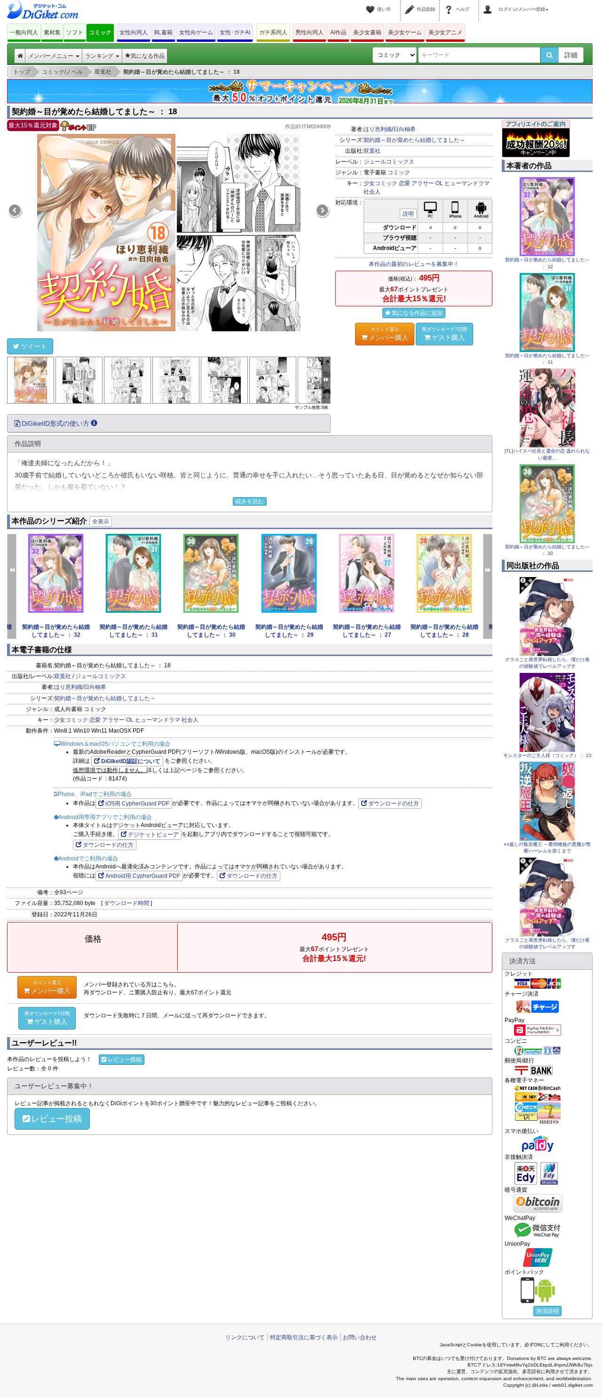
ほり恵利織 (378, 129)
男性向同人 (309, 32)
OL (439, 183)
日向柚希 (404, 129)
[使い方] (371, 3)
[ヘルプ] (450, 3)
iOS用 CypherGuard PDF (137, 803)
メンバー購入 (388, 334)
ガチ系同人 (273, 32)
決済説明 (547, 1311)
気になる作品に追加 (417, 313)
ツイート (34, 346)
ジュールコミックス (389, 161)
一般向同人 (24, 32)
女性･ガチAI (235, 32)
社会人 (372, 191)
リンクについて (245, 1337)
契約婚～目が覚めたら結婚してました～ (414, 140)
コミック (100, 32)
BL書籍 (163, 32)
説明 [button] (408, 214)
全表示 (100, 521)
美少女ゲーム (405, 32)
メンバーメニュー (51, 56)
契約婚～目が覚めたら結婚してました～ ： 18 (94, 111)
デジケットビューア (153, 834)
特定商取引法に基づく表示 (304, 1337)
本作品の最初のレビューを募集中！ (414, 264)
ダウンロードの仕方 (393, 803)
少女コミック (380, 183)
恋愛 (404, 183)
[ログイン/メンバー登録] (489, 3)
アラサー (423, 183)
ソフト (74, 32)
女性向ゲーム (196, 32)
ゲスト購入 (444, 334)
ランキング (100, 56)
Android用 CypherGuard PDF (142, 876)
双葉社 (372, 151)
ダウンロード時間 (126, 903)
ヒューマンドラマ (467, 183)
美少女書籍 (367, 32)
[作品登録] (411, 3)
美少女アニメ (445, 32)
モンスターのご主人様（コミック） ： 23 (547, 755)
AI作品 (338, 32)
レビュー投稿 (125, 1059)
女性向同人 (133, 32)
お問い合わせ (360, 1337)
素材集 (52, 32)
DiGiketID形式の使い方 (55, 423)
